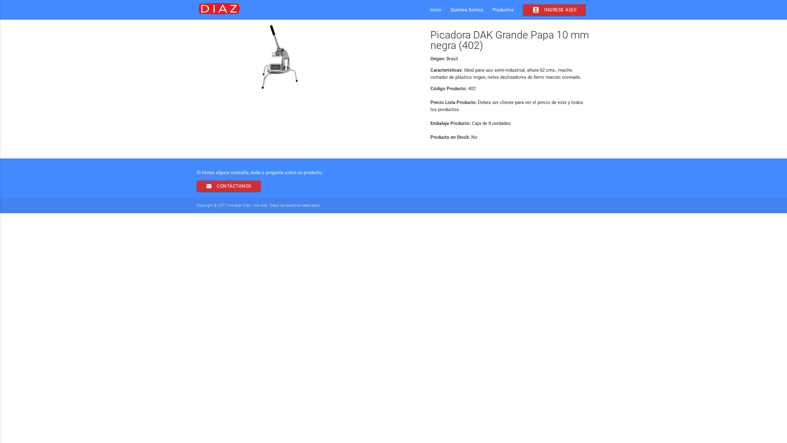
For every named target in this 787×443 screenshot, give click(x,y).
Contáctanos (228, 186)
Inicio (435, 10)
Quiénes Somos (467, 10)
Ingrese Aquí (554, 10)
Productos (503, 10)
